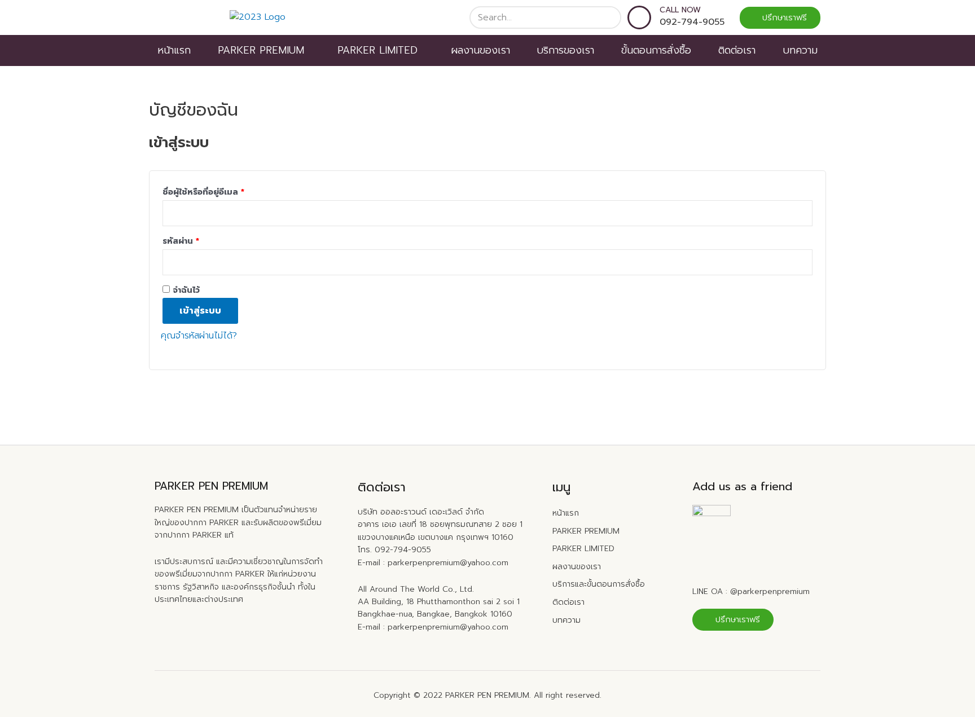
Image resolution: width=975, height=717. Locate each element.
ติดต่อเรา (737, 50)
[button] (780, 18)
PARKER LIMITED (377, 50)
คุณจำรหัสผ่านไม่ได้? (199, 335)
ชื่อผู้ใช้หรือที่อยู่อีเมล (203, 192)
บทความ (800, 50)
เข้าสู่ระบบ (200, 311)
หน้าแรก (174, 50)
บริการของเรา (565, 50)
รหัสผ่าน (180, 241)
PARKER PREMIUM (261, 50)
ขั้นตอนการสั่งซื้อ (656, 50)
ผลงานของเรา (480, 50)
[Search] (609, 17)
